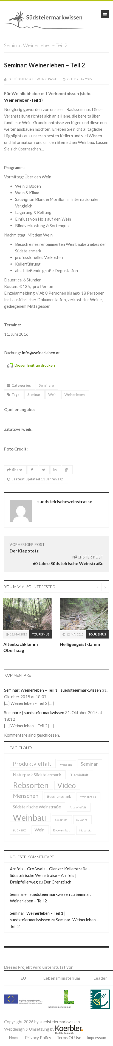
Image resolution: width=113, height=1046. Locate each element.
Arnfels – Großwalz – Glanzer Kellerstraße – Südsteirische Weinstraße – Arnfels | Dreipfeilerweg (50, 887)
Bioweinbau (61, 842)
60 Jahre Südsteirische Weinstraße (68, 563)
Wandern (66, 776)
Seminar (33, 394)
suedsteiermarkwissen (59, 1033)
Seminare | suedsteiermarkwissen (34, 724)
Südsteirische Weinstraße (37, 818)
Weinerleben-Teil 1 (22, 100)
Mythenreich (88, 808)
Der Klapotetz (24, 550)
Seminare (46, 385)
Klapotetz (85, 841)
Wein (52, 394)
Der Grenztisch (57, 893)
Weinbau (29, 829)
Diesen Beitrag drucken (35, 365)
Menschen (25, 807)
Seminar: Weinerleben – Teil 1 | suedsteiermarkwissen (52, 701)
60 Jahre (81, 831)
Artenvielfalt (78, 818)
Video (66, 797)
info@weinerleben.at (41, 352)
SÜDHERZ (19, 841)
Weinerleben (74, 394)
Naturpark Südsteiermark (37, 786)
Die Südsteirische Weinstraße (33, 79)
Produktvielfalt (32, 775)
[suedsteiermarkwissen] (46, 19)
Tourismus (53, 634)
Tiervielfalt (79, 786)
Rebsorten (31, 796)
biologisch (61, 831)
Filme (79, 642)
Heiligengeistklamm (36, 644)
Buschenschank (59, 808)
